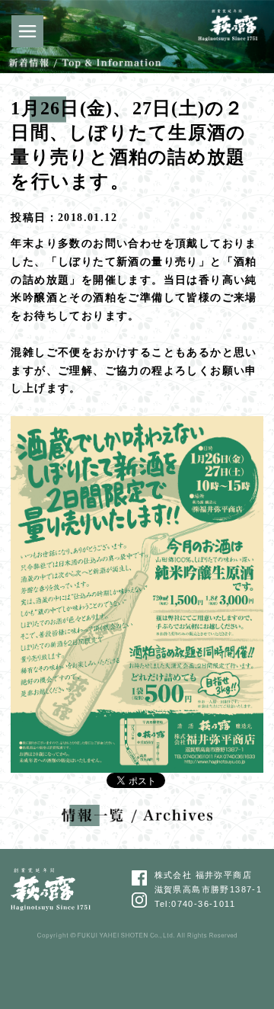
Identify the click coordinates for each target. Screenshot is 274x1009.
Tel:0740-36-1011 (195, 903)
